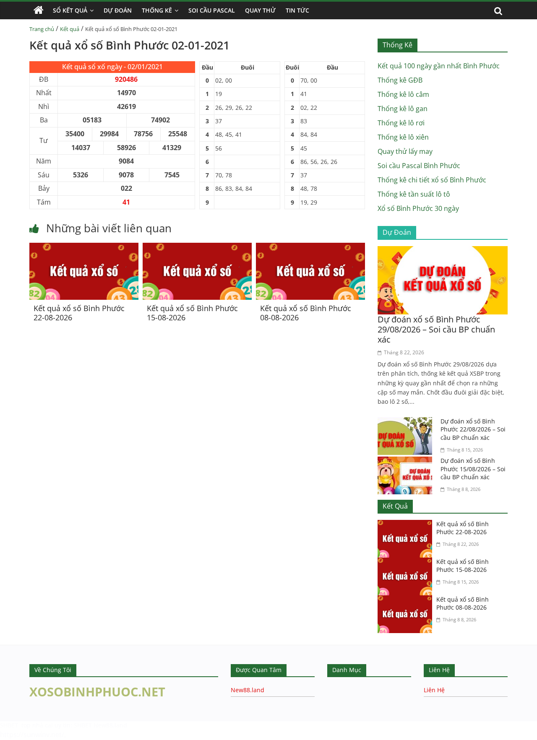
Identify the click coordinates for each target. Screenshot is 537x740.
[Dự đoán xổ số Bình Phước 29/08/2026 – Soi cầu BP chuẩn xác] (443, 251)
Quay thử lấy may (405, 151)
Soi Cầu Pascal (211, 10)
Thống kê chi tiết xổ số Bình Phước (432, 179)
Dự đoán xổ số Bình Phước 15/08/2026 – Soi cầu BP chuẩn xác (473, 469)
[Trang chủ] (38, 10)
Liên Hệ (434, 690)
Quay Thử (260, 10)
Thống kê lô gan (403, 108)
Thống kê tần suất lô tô (414, 194)
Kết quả (69, 29)
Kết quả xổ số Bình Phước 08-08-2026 (305, 312)
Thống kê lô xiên (403, 137)
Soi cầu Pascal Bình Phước (419, 165)
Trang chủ (41, 29)
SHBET (10, 725)
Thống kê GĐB (400, 80)
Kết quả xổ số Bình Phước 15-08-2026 (192, 312)
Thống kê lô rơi (401, 122)
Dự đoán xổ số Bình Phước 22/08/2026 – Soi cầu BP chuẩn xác (473, 429)
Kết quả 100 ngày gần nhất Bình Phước (439, 65)
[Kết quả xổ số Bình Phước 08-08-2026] (310, 247)
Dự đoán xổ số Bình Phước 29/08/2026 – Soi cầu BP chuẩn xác (436, 329)
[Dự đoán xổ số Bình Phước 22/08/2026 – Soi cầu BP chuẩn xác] (407, 422)
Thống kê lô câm (403, 94)
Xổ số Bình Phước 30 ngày (418, 208)
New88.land (247, 690)
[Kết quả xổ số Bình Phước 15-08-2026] (197, 247)
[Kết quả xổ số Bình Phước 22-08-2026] (83, 247)
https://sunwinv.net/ (32, 734)
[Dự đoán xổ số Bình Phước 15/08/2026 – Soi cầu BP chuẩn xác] (407, 461)
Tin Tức (297, 10)
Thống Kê (157, 10)
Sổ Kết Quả (70, 10)
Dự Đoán (118, 10)
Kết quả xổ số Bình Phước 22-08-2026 (79, 312)
